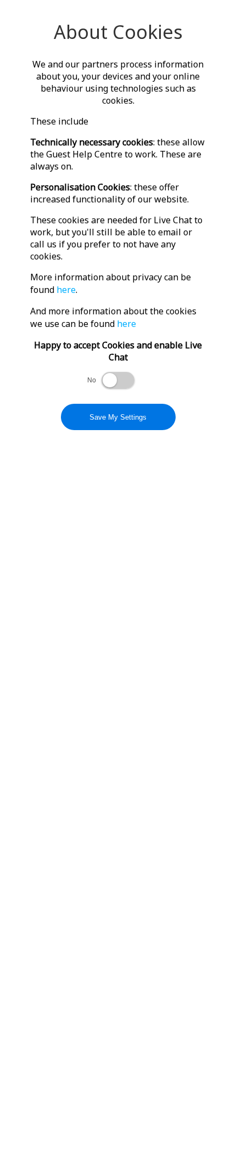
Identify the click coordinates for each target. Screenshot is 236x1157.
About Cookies (118, 32)
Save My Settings (118, 417)
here (66, 290)
